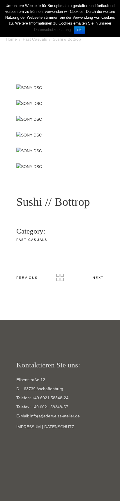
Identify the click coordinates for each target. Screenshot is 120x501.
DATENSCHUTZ (59, 426)
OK (79, 30)
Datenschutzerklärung (52, 29)
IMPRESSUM (28, 426)
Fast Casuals (35, 39)
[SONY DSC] (60, 87)
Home (11, 39)
